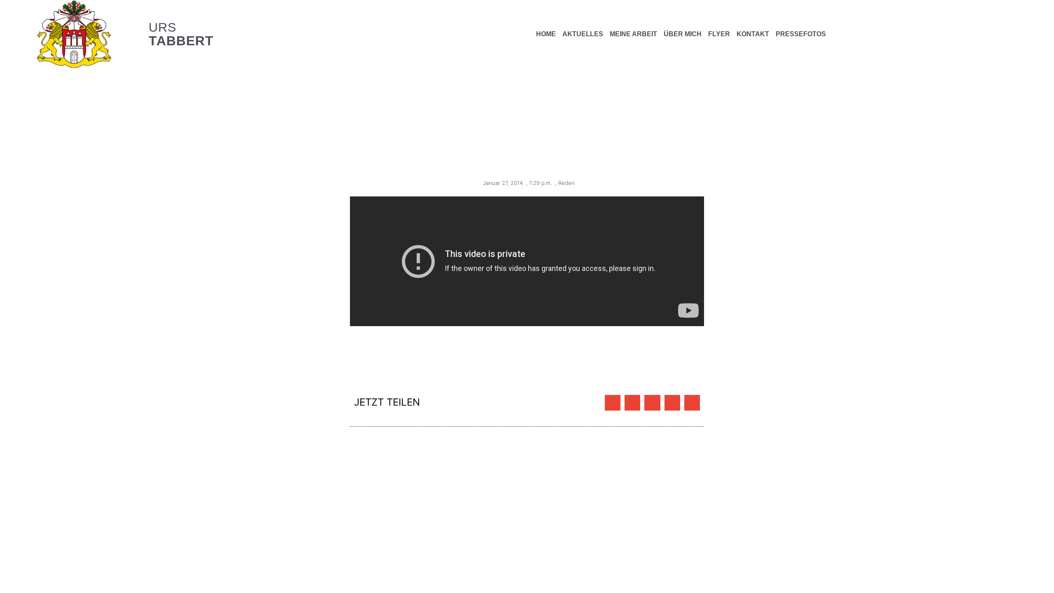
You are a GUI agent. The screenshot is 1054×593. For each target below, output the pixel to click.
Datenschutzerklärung (166, 475)
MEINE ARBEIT (633, 33)
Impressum (112, 475)
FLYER (719, 33)
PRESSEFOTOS (801, 33)
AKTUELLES (582, 33)
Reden (566, 183)
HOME (546, 33)
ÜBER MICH (683, 33)
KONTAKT (753, 33)
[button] (612, 403)
